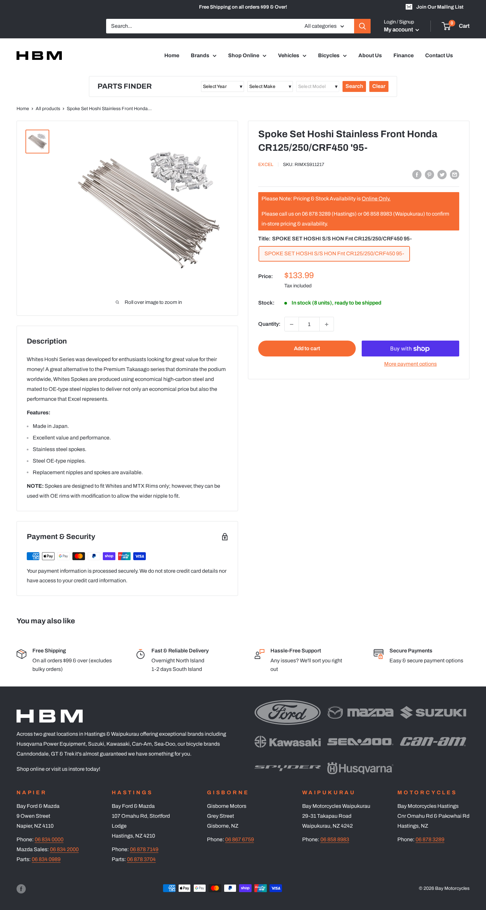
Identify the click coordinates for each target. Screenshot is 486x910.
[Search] (362, 26)
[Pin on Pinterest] (429, 174)
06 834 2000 (64, 849)
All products (48, 108)
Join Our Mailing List (440, 7)
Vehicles (288, 55)
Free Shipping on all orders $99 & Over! (243, 7)
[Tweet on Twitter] (442, 174)
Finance (403, 55)
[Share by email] (454, 174)
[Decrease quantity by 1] (292, 324)
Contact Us (439, 55)
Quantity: (269, 324)
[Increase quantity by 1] (327, 324)
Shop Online (243, 55)
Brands (200, 55)
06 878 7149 (144, 849)
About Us (370, 55)
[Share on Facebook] (417, 174)
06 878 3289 (430, 839)
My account (399, 29)
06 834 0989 (46, 859)
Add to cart (307, 349)
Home (171, 55)
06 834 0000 (49, 839)
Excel (265, 164)
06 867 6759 (239, 839)
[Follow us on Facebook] (21, 888)
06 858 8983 (334, 839)
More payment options (410, 364)
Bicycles (329, 55)
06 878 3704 (141, 859)
